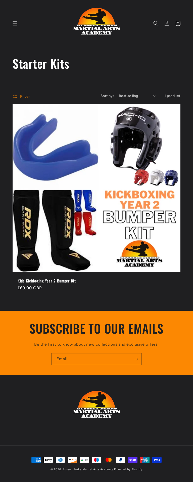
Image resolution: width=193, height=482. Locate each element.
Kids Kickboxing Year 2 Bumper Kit (47, 280)
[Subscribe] (135, 359)
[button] (15, 23)
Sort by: (107, 96)
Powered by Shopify (128, 469)
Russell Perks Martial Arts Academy (88, 469)
